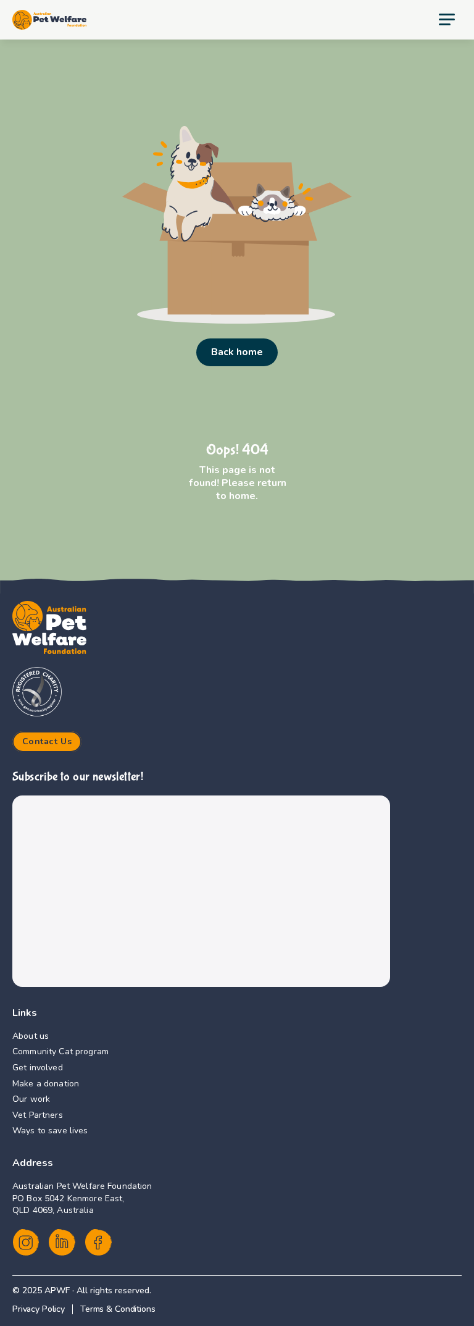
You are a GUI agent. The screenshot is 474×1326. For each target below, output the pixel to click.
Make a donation (45, 1083)
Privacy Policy (38, 1309)
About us (30, 1036)
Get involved (37, 1067)
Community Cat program (60, 1051)
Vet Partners (37, 1115)
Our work (31, 1099)
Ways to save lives (50, 1130)
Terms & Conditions (117, 1309)
